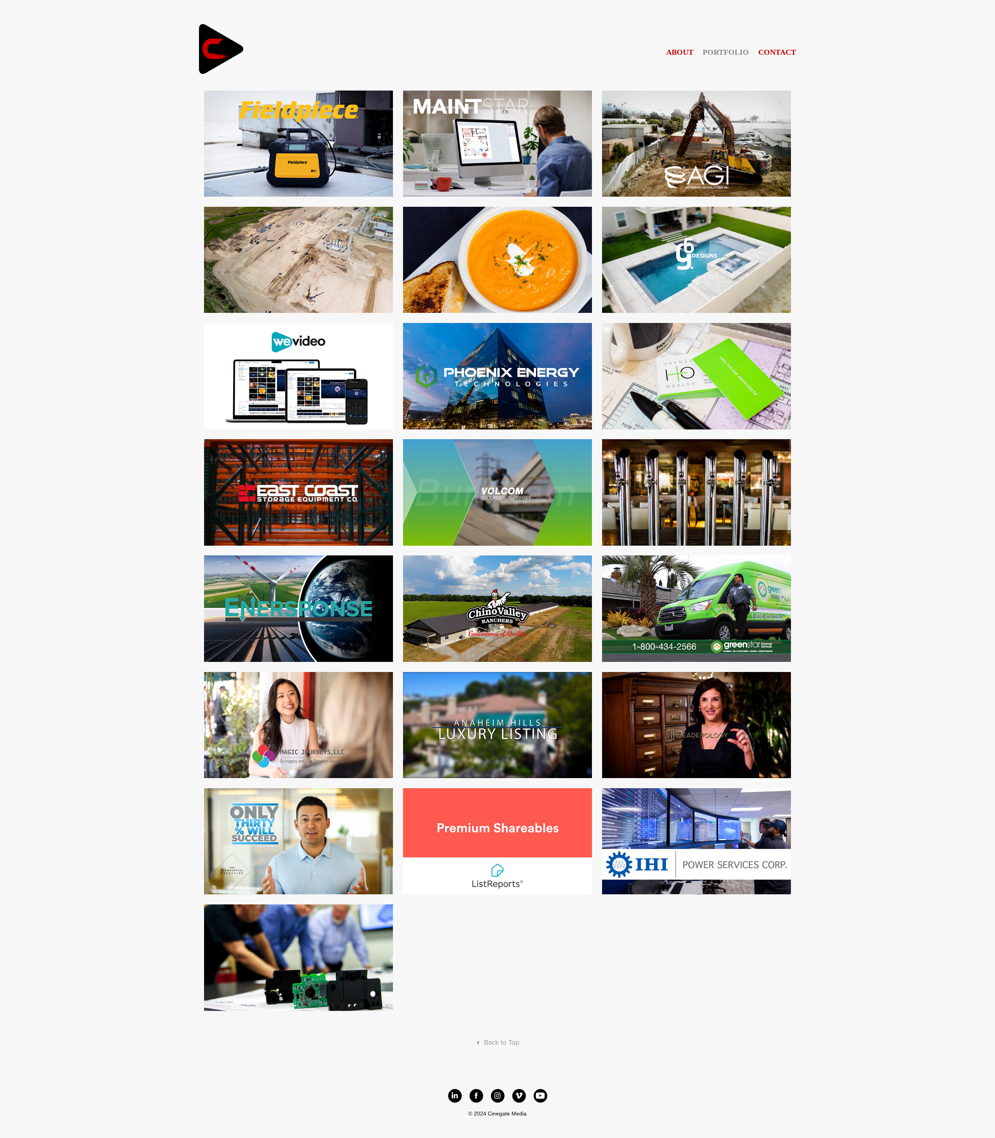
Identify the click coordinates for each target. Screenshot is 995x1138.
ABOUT (679, 52)
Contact (777, 52)
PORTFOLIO (726, 52)
